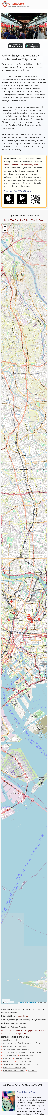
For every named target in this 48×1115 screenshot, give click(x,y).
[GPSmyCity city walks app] (16, 4)
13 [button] (29, 617)
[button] (5, 227)
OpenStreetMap (32, 1002)
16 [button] (13, 612)
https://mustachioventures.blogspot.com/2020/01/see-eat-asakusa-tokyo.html (23, 1032)
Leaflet (21, 1002)
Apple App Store (11, 165)
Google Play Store (30, 165)
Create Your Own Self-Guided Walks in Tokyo (24, 220)
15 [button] (9, 619)
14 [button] (11, 601)
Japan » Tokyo (22, 1016)
